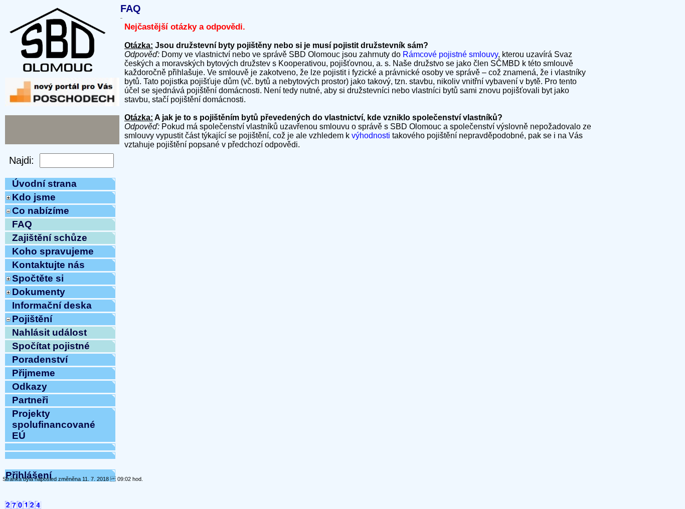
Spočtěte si (38, 278)
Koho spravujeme (53, 251)
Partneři (30, 400)
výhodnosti (371, 135)
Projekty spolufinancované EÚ (53, 424)
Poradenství (40, 359)
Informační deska (52, 305)
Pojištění (32, 319)
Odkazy (29, 386)
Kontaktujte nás (48, 265)
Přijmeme (33, 373)
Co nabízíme (40, 210)
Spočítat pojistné (51, 346)
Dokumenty (38, 292)
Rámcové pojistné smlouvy (450, 54)
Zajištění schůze (49, 237)
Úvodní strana (44, 183)
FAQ (22, 224)
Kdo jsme (34, 197)
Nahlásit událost (49, 332)
